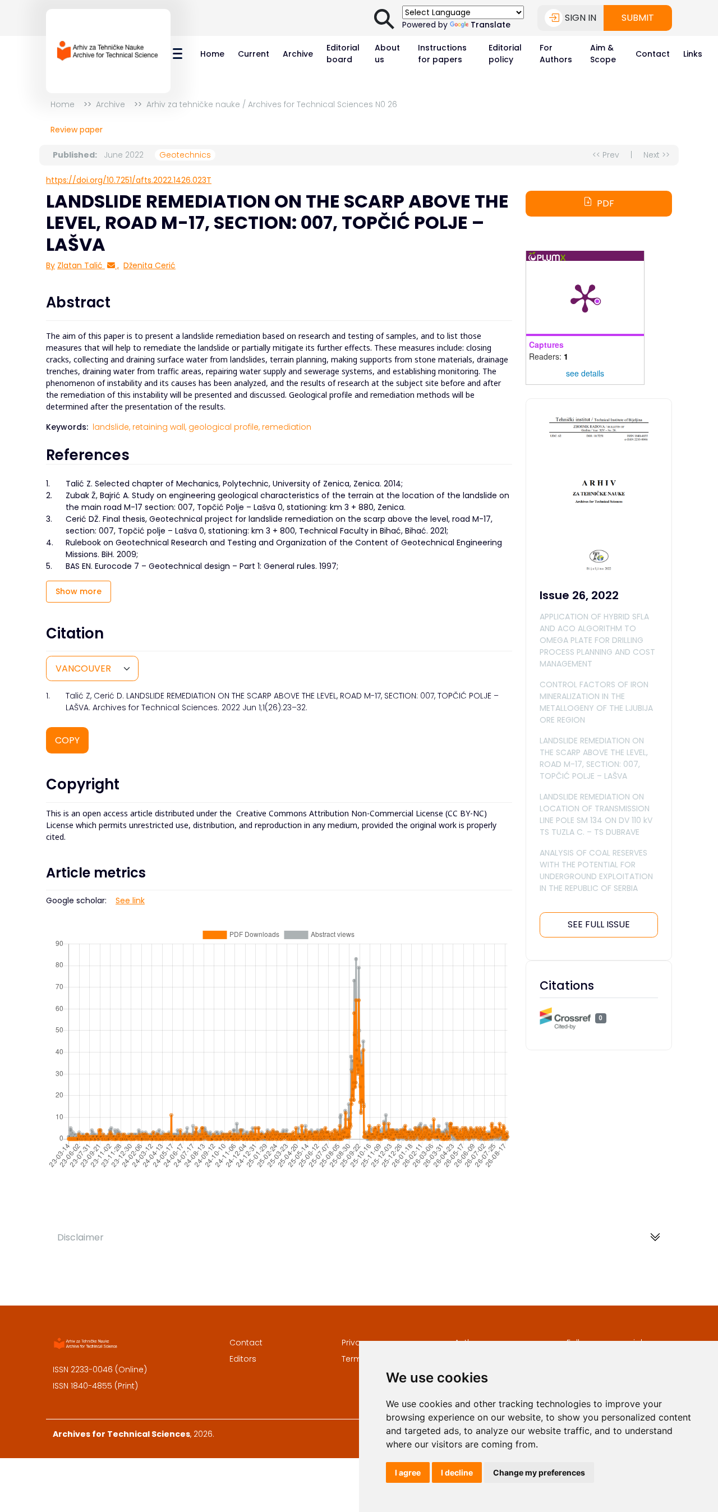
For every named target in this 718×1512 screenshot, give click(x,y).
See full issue (599, 924)
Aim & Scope (603, 53)
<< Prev (605, 154)
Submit (638, 17)
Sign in (580, 17)
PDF (605, 203)
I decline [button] (457, 1472)
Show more (79, 591)
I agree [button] (408, 1472)
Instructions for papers (442, 53)
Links (692, 53)
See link (130, 900)
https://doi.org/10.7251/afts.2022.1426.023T (128, 180)
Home (212, 53)
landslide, (111, 427)
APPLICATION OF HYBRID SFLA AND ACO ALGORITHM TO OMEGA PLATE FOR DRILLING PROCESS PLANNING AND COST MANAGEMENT (597, 640)
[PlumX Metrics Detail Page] (585, 297)
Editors (242, 1358)
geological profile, (224, 427)
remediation (286, 427)
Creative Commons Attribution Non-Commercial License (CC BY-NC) (361, 813)
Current (253, 53)
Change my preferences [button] (539, 1472)
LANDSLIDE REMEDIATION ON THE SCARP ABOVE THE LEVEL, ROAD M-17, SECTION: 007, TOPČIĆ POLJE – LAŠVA (594, 758)
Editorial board (343, 53)
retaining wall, (159, 427)
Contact (653, 53)
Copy (67, 740)
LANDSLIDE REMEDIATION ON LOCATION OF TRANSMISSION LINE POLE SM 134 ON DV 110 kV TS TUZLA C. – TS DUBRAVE (596, 814)
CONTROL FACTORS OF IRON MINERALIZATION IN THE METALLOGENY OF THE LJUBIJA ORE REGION (596, 702)
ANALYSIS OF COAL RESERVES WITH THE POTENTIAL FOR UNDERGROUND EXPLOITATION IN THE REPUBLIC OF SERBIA (596, 870)
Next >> (656, 154)
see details (585, 373)
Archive (298, 53)
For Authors (556, 53)
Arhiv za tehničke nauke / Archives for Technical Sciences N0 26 (271, 104)
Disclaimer (80, 1237)
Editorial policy (505, 53)
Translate (490, 24)
